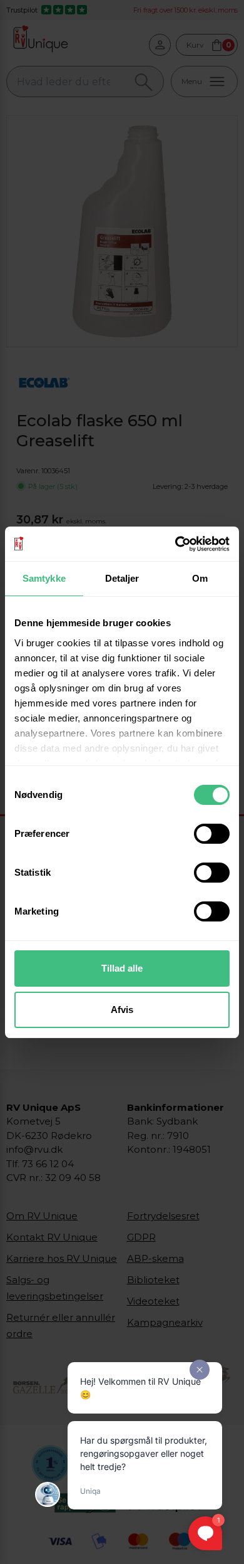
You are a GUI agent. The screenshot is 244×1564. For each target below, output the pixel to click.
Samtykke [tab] (44, 578)
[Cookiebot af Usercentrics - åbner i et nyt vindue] (175, 544)
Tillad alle (122, 968)
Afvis (122, 1009)
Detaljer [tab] (122, 578)
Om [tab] (200, 578)
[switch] (212, 834)
